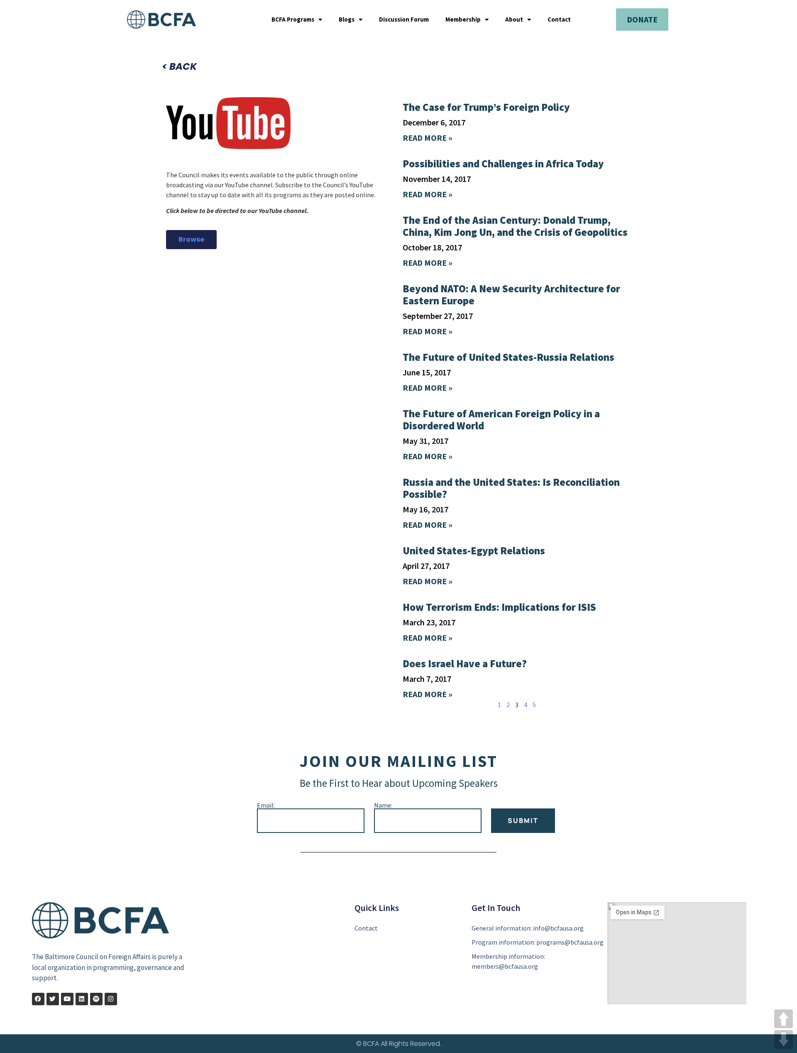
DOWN (783, 1039)
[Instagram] (111, 999)
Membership (463, 19)
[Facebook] (38, 999)
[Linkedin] (82, 999)
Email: (266, 805)
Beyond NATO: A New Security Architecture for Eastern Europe (511, 294)
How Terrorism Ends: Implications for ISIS (499, 607)
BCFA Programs (292, 19)
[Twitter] (52, 999)
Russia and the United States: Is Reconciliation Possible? (511, 488)
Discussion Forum (404, 19)
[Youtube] (67, 999)
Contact (559, 19)
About (514, 19)
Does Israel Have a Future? (465, 663)
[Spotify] (96, 999)
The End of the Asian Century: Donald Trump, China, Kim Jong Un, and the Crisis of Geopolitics (515, 226)
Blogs (346, 19)
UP (783, 1018)
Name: (383, 805)
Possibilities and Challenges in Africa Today (503, 163)
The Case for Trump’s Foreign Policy (486, 107)
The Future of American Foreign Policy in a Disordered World (501, 419)
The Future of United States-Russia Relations (508, 357)
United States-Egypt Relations (474, 550)
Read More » (427, 137)
